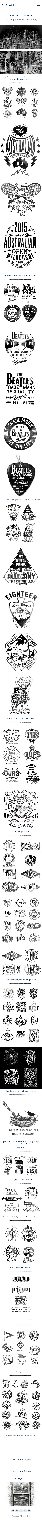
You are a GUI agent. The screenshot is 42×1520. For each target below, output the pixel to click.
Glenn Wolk (8, 4)
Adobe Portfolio (25, 1516)
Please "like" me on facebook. (21, 1471)
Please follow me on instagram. (21, 1459)
